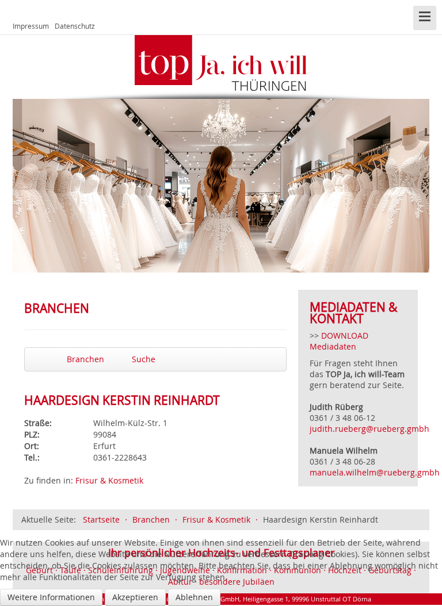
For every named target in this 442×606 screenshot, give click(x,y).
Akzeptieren (135, 597)
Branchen (84, 359)
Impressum (31, 25)
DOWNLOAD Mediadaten (339, 341)
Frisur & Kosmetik (109, 480)
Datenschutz (75, 25)
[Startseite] (221, 63)
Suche (142, 359)
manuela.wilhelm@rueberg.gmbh (376, 472)
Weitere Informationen (51, 597)
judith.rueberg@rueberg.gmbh (369, 428)
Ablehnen (194, 597)
